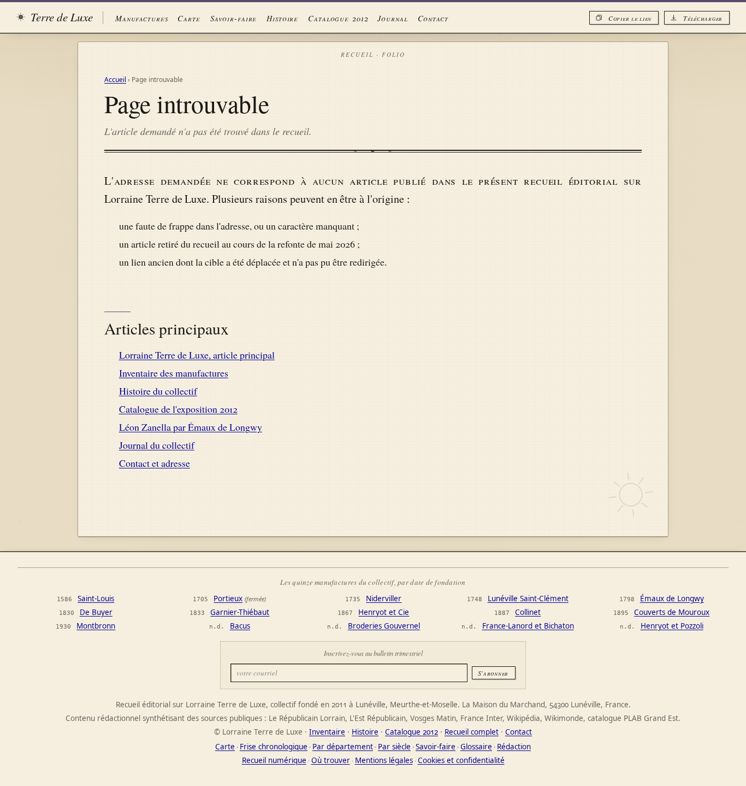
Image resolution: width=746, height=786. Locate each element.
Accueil (115, 79)
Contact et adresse (154, 463)
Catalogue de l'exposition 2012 (178, 408)
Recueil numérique (274, 760)
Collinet (528, 612)
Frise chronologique (273, 747)
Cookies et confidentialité (461, 760)
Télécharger (703, 18)
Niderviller (383, 598)
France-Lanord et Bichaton (528, 626)
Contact (433, 18)
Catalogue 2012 (338, 18)
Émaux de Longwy (672, 598)
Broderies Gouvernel (384, 626)
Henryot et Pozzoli (672, 626)
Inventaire (327, 732)
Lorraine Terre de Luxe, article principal (197, 354)
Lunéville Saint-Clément (528, 598)
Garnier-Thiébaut (239, 612)
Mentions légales (384, 760)
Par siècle (394, 747)
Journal (392, 18)
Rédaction (514, 747)
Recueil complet (472, 732)
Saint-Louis (96, 598)
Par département (342, 747)
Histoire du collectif (158, 390)
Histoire (282, 18)
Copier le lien (630, 18)
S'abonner (493, 672)
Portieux (228, 598)
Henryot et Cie (383, 612)
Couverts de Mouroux (671, 612)
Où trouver (330, 760)
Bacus (240, 626)
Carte (188, 18)
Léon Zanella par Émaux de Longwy (190, 426)
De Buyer (96, 612)
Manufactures (141, 18)
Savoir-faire (233, 18)
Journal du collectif (156, 444)
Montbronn (95, 626)
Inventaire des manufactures (173, 372)
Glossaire (476, 747)
